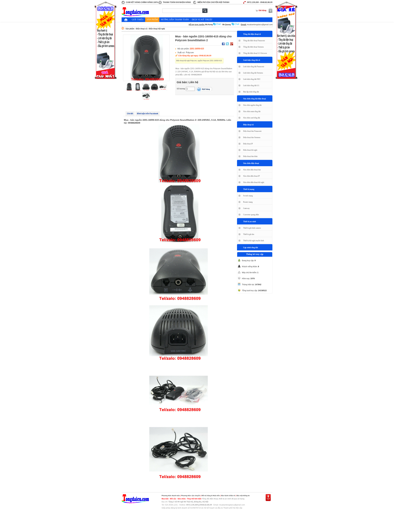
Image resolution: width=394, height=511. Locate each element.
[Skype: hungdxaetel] (217, 25)
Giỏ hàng (262, 10)
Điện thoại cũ (141, 29)
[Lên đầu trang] (268, 500)
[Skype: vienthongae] (235, 25)
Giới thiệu (138, 19)
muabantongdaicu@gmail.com (260, 25)
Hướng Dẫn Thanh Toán (175, 19)
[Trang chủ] (126, 19)
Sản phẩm (152, 19)
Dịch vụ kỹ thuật (202, 19)
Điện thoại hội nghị (157, 29)
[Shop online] (135, 502)
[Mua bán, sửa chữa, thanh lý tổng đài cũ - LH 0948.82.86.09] (135, 15)
